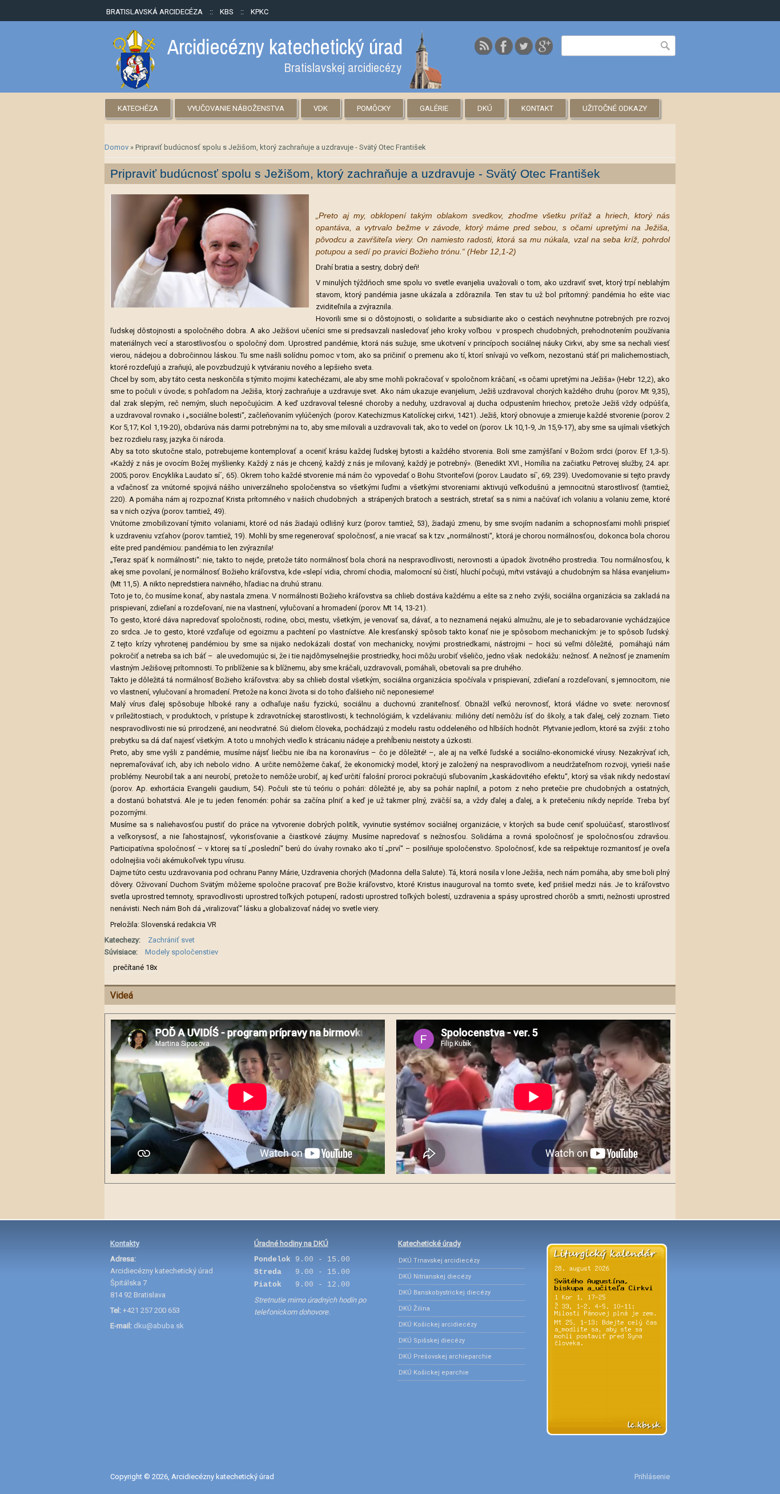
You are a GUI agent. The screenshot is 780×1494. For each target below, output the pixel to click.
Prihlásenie (652, 1476)
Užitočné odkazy (614, 108)
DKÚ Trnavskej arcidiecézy (439, 1260)
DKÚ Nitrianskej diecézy (435, 1276)
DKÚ (484, 108)
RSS (484, 46)
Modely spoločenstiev (181, 952)
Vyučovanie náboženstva (235, 108)
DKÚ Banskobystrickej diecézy (444, 1292)
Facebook (503, 46)
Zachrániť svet (171, 940)
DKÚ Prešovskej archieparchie (445, 1356)
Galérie (434, 108)
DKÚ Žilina (414, 1308)
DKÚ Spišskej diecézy (432, 1340)
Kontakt (537, 108)
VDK (320, 108)
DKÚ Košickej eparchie (434, 1372)
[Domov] (277, 86)
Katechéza (138, 108)
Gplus (543, 46)
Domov (116, 147)
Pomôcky (374, 108)
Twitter (523, 46)
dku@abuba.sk (159, 1325)
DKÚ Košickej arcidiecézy (438, 1324)
